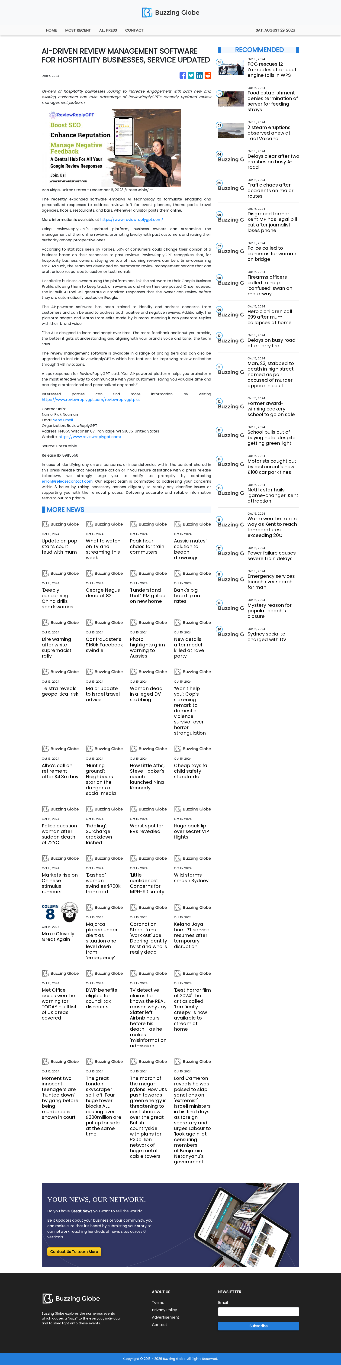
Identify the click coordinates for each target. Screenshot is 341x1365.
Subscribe (259, 1326)
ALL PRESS (108, 30)
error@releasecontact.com (67, 481)
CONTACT (134, 30)
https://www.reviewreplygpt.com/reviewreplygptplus (91, 399)
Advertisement (165, 1317)
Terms (158, 1302)
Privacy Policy (164, 1310)
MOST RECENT (78, 30)
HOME (51, 30)
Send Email (63, 420)
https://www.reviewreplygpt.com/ (131, 219)
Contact (159, 1324)
